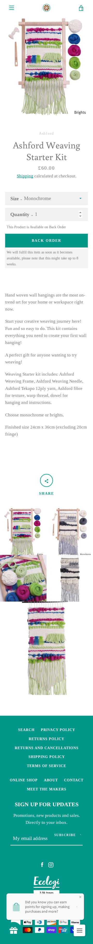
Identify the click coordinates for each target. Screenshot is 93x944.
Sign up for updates (47, 804)
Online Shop (24, 780)
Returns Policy (46, 739)
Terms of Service (46, 766)
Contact (73, 780)
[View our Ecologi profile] (46, 887)
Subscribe (65, 835)
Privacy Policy (58, 730)
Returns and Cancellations (47, 748)
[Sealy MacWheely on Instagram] (50, 864)
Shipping (25, 176)
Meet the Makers (46, 789)
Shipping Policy (46, 757)
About (51, 780)
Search (26, 730)
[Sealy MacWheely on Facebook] (42, 864)
